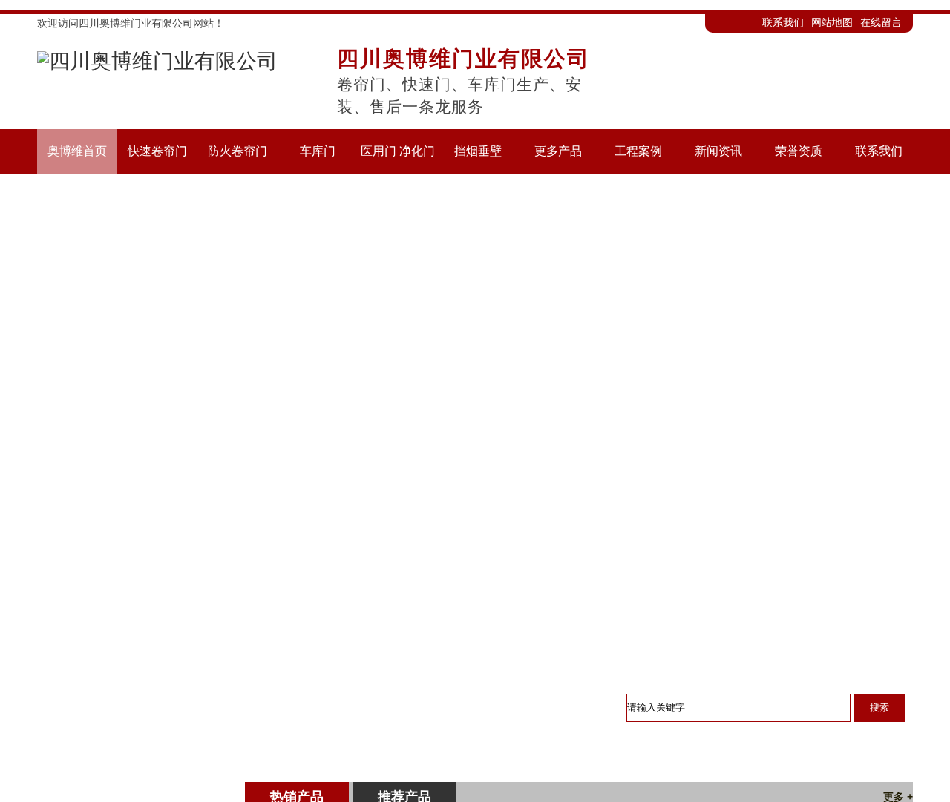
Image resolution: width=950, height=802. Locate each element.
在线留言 (881, 22)
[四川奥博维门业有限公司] (157, 64)
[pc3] (475, 396)
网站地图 (832, 22)
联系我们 (783, 22)
